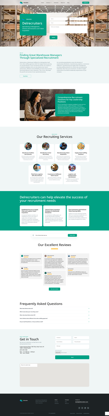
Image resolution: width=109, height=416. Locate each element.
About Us (63, 2)
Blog (68, 2)
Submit (53, 37)
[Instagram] (82, 408)
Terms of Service (79, 413)
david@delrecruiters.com (81, 402)
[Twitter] (85, 408)
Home (42, 2)
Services (48, 2)
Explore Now (72, 235)
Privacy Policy (72, 413)
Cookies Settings (86, 413)
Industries (56, 2)
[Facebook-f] (79, 408)
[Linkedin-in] (88, 408)
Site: (52, 413)
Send (72, 357)
